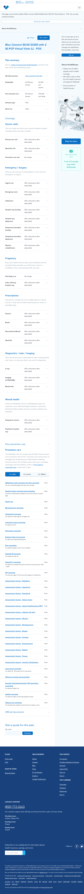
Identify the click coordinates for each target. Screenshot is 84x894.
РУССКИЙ (73, 881)
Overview (63, 785)
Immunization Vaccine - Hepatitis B (17, 593)
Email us (35, 776)
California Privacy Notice (11, 878)
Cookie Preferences (39, 779)
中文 (13, 881)
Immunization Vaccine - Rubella (16, 650)
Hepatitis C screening (13, 562)
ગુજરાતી (36, 881)
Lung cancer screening (13, 669)
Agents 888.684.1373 (20, 2)
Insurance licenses (58, 876)
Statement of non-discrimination (72, 876)
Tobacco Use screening (13, 703)
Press (34, 769)
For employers (37, 772)
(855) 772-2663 (15, 807)
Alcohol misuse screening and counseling (20, 491)
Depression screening (13, 531)
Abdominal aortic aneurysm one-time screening (22, 483)
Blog (33, 766)
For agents (63, 759)
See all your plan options (42, 21)
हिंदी (40, 881)
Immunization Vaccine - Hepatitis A (17, 587)
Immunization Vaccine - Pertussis (16, 637)
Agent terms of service (38, 876)
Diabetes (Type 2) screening (15, 537)
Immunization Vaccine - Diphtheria (17, 581)
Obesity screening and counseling (17, 677)
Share (32, 38)
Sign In (62, 795)
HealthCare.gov (43, 872)
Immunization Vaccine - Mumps (16, 631)
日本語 (50, 881)
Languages (7, 881)
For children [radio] (42, 474)
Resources (63, 791)
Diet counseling (11, 545)
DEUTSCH (30, 881)
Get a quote (43, 37)
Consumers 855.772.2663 (29, 2)
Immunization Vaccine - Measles (16, 619)
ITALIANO (44, 881)
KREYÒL (17, 881)
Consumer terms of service (24, 876)
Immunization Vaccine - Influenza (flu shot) (20, 612)
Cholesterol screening (13, 514)
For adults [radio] (12, 474)
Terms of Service (45, 887)
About (34, 759)
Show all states (10, 773)
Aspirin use (9, 502)
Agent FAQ (64, 769)
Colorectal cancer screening (15, 522)
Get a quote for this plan (33, 76)
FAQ (6, 762)
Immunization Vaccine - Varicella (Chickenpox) (21, 662)
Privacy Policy (35, 887)
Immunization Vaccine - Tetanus (16, 656)
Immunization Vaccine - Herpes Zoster (18, 600)
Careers (35, 762)
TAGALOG (7, 884)
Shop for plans (71, 141)
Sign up (71, 55)
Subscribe (24, 853)
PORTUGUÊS (66, 881)
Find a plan (9, 759)
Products (63, 788)
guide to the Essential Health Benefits (24, 65)
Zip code (8, 729)
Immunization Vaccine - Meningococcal (19, 625)
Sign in (62, 776)
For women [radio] (27, 474)
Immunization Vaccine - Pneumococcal (19, 644)
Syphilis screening (11, 694)
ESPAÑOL (80, 881)
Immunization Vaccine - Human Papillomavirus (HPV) (24, 606)
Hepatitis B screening (12, 554)
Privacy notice (49, 876)
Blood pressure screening (14, 508)
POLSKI (60, 881)
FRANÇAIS (23, 881)
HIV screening (10, 573)
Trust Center (21, 878)
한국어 (55, 881)
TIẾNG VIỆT (15, 884)
